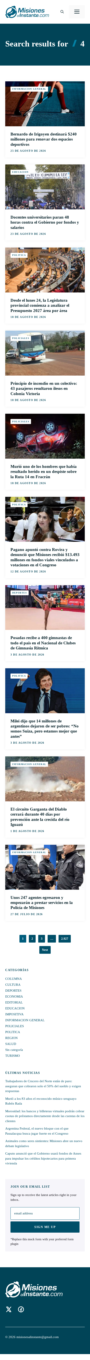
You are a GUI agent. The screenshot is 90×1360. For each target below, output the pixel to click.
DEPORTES (19, 593)
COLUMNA (13, 978)
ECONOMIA (14, 996)
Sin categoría (14, 1050)
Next (45, 950)
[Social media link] (8, 1309)
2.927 (64, 938)
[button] (62, 11)
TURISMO (12, 1055)
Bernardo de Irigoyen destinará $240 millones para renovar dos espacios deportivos (43, 139)
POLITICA (19, 255)
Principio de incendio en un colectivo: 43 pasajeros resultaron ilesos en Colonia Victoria (43, 388)
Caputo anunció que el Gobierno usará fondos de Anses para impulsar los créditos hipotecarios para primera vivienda (43, 1158)
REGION (11, 1038)
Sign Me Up (45, 1227)
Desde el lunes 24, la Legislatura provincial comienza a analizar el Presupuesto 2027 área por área (39, 305)
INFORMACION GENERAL (29, 89)
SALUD (10, 1044)
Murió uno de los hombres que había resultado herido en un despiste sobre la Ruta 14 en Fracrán (43, 471)
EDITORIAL (14, 1002)
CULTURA (13, 984)
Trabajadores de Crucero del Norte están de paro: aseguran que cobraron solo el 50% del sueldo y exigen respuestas (43, 1086)
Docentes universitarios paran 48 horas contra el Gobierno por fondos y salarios (44, 222)
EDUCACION (20, 172)
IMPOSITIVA (14, 1014)
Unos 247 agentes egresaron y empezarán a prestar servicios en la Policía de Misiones (41, 902)
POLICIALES (20, 338)
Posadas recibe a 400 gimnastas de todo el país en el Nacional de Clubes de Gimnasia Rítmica (43, 642)
